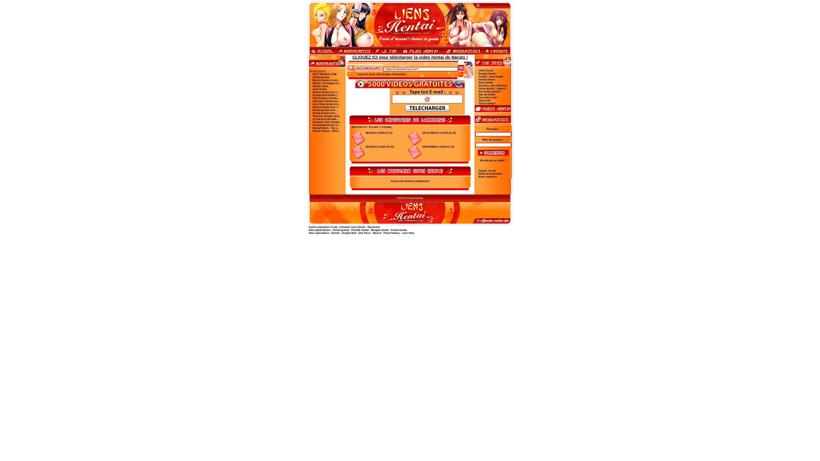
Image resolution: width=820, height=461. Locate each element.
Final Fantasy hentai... (326, 98)
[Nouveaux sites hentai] (355, 54)
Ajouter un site (487, 170)
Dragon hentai (487, 73)
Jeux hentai (320, 89)
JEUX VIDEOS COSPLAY (437, 132)
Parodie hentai (360, 230)
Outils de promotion (490, 173)
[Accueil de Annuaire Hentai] (410, 7)
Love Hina (408, 233)
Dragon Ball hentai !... (325, 95)
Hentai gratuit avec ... (325, 110)
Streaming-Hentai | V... (326, 125)
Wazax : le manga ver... (326, 83)
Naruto (335, 233)
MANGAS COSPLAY (378, 146)
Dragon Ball (349, 233)
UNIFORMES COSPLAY (436, 146)
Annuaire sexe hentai (352, 227)
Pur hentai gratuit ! (490, 91)
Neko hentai (486, 82)
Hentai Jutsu (320, 86)
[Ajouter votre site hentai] (494, 7)
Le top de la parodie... (325, 119)
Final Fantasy (392, 233)
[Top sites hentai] (387, 54)
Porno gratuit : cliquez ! (493, 88)
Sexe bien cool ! (488, 97)
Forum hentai (399, 230)
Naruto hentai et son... (326, 80)
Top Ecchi (484, 100)
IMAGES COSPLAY (377, 132)
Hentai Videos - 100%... (326, 131)
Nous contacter (487, 176)
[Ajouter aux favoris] (496, 54)
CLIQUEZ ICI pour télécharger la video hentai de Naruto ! (410, 57)
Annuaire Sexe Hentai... (327, 122)
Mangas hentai (380, 230)
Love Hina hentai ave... (326, 104)
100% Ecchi (486, 70)
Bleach (377, 233)
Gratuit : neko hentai (491, 76)
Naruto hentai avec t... (326, 92)
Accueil (373, 126)
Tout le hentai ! (487, 103)
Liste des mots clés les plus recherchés (381, 74)
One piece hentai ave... (326, 101)
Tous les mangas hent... (327, 116)
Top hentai (373, 227)
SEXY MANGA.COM (325, 74)
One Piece (364, 233)
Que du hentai (487, 94)
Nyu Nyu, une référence (493, 85)
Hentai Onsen (487, 79)
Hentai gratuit (321, 77)
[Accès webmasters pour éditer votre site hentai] (463, 54)
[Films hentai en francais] (422, 54)
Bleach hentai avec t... (326, 107)
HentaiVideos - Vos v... (326, 128)
